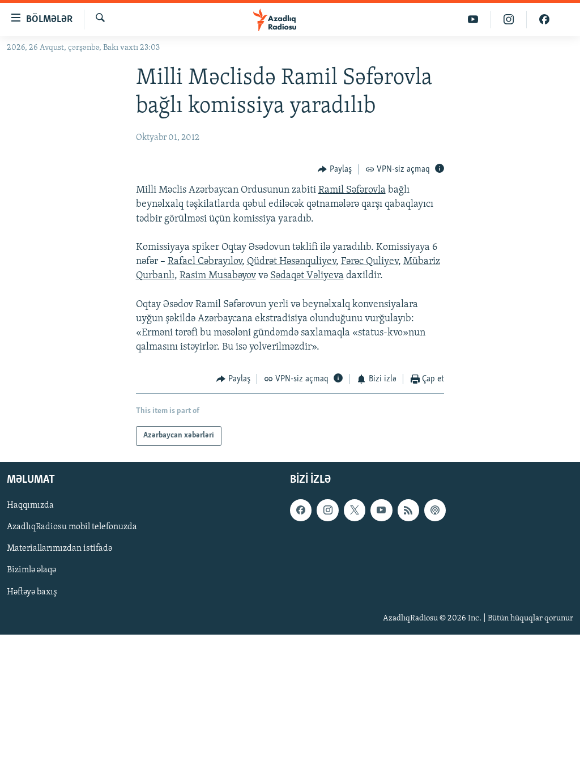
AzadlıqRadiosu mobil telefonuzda (72, 526)
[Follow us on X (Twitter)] (354, 510)
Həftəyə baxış (32, 591)
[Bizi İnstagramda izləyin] (509, 19)
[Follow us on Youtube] (381, 510)
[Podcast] (435, 510)
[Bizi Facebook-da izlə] (544, 19)
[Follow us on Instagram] (327, 510)
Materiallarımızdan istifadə (59, 548)
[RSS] (408, 510)
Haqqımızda (30, 505)
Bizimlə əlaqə (31, 570)
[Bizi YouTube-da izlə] (473, 19)
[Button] (335, 169)
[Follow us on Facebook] (301, 510)
